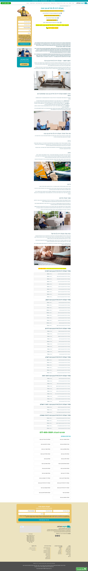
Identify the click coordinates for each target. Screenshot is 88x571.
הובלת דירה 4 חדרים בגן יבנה (44, 482)
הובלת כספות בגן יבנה (64, 497)
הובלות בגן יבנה (66, 492)
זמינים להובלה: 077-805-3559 (52, 432)
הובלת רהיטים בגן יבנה (45, 444)
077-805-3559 (5, 3)
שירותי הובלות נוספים (46, 3)
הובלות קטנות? (53, 3)
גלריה (67, 3)
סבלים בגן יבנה (47, 458)
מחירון (64, 3)
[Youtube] (56, 536)
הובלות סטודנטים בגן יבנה (63, 463)
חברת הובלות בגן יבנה (64, 444)
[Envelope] (59, 536)
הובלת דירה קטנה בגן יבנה (44, 478)
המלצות (70, 3)
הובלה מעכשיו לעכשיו (39, 3)
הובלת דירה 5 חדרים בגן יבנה (63, 482)
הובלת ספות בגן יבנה (46, 463)
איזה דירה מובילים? (59, 3)
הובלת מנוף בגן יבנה (46, 473)
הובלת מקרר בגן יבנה (45, 449)
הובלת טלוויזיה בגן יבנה (45, 453)
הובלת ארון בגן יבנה (46, 468)
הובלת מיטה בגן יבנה (65, 468)
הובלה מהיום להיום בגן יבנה (44, 492)
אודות (73, 3)
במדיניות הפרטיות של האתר (25, 39)
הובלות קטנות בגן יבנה (45, 487)
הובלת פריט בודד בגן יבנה (45, 439)
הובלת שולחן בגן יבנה (64, 449)
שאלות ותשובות (32, 3)
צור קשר (27, 3)
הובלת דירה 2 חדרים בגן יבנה (63, 487)
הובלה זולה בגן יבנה (65, 458)
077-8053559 (24, 64)
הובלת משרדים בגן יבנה (64, 478)
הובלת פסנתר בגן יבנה (64, 439)
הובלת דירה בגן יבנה (65, 473)
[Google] (57, 536)
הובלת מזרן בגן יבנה (65, 453)
